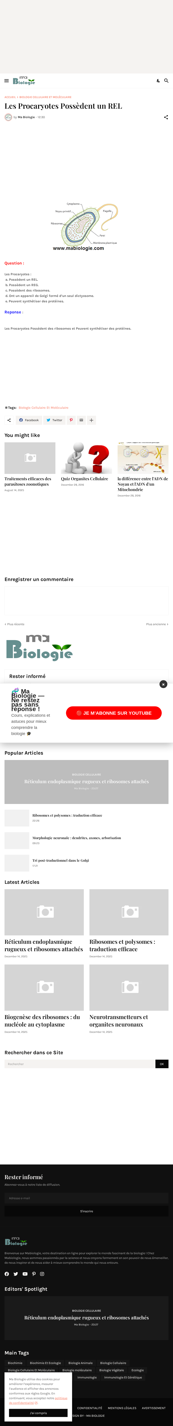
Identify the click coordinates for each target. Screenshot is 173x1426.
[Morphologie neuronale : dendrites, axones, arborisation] (17, 840)
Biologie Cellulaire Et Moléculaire (45, 97)
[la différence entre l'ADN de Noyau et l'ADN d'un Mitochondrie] (143, 458)
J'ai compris (38, 1413)
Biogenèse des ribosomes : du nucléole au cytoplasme (42, 1020)
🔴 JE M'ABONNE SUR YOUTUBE (114, 713)
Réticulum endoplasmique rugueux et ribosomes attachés (44, 945)
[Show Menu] (6, 81)
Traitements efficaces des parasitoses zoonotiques (28, 481)
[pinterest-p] (34, 1274)
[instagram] (42, 1274)
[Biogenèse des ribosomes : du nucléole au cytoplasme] (44, 987)
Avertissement (154, 1408)
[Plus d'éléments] (91, 420)
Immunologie (87, 1377)
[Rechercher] (167, 81)
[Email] (81, 420)
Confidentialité (89, 1408)
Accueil (10, 97)
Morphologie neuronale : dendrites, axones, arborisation (76, 838)
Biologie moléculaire (77, 1370)
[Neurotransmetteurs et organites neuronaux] (129, 987)
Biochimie (15, 1363)
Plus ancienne (156, 624)
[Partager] (166, 117)
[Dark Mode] (159, 81)
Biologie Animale (80, 1363)
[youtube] (25, 1274)
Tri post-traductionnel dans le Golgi (60, 860)
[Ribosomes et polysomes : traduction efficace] (17, 818)
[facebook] (7, 1274)
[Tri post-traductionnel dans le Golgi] (17, 863)
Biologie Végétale (111, 1370)
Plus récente (15, 624)
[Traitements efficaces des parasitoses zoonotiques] (30, 458)
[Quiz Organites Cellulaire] (86, 458)
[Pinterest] (71, 420)
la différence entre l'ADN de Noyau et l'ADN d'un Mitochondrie (143, 484)
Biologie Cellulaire (113, 1363)
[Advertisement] (89, 36)
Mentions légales (122, 1408)
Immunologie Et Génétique (123, 1377)
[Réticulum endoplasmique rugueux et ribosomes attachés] (44, 912)
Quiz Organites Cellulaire (84, 478)
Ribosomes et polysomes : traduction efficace (67, 815)
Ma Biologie (95, 1416)
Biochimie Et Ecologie (45, 1363)
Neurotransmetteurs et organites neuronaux (118, 1020)
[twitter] (16, 1274)
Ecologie (138, 1370)
